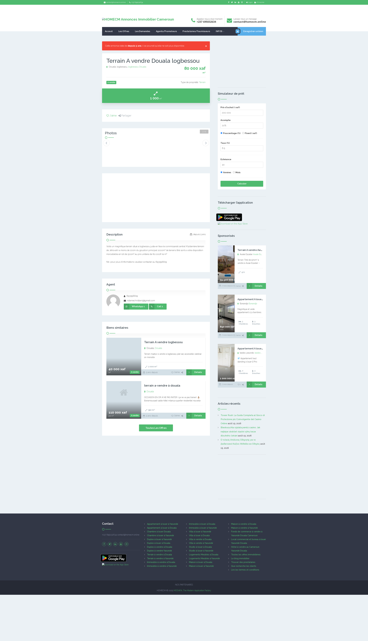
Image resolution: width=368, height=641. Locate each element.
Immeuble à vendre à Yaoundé (162, 566)
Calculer (242, 183)
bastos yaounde (262, 353)
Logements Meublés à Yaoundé (204, 558)
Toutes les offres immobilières (245, 554)
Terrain (202, 82)
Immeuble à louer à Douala (202, 524)
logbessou (133, 66)
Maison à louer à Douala (200, 562)
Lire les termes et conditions (245, 570)
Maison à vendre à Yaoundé (244, 528)
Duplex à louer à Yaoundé (159, 539)
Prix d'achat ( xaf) (230, 107)
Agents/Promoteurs (166, 31)
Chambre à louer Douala (159, 531)
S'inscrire (260, 2)
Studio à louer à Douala (200, 547)
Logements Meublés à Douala (203, 554)
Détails (198, 372)
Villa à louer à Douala (199, 535)
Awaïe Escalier (259, 254)
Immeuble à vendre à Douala (161, 562)
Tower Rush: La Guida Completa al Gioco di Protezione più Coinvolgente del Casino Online (243, 419)
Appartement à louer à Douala (162, 528)
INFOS (219, 31)
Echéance (226, 159)
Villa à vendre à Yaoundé (201, 543)
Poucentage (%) (231, 133)
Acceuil (109, 31)
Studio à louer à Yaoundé (201, 551)
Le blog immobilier (240, 558)
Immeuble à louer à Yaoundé (203, 528)
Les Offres (123, 31)
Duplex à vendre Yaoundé (159, 551)
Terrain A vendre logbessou (163, 342)
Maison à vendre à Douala (243, 524)
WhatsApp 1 (138, 306)
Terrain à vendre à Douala (159, 554)
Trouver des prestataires (243, 562)
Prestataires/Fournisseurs (196, 31)
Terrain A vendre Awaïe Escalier (255, 250)
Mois (237, 172)
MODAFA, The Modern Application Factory (192, 590)
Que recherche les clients (243, 566)
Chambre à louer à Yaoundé (160, 535)
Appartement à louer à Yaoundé (162, 524)
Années (227, 172)
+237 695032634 (137, 2)
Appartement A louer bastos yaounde (259, 348)
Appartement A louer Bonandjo (255, 299)
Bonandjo (253, 303)
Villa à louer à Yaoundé (200, 531)
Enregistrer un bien (253, 31)
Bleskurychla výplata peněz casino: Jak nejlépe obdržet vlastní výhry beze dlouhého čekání (240, 431)
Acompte (226, 120)
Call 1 (160, 306)
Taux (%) (225, 143)
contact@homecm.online (116, 2)
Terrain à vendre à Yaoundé (160, 558)
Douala (142, 66)
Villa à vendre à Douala (200, 539)
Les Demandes (142, 31)
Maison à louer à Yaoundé (201, 566)
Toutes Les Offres (155, 427)
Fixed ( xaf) (251, 133)
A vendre (135, 372)
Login (250, 2)
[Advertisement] (184, 9)
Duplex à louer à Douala (158, 543)
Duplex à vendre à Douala (159, 547)
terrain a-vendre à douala (162, 385)
